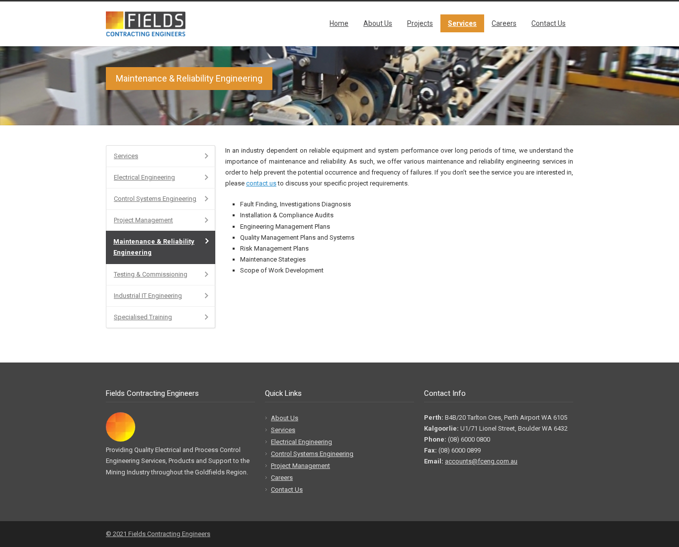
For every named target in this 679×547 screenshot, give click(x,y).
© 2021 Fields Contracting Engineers (158, 534)
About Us (377, 23)
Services (462, 23)
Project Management (143, 220)
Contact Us (548, 23)
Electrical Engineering (144, 177)
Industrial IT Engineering (148, 295)
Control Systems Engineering (155, 198)
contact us (261, 183)
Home (339, 23)
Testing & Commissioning (150, 274)
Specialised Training (143, 317)
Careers (504, 23)
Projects (420, 23)
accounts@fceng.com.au (481, 461)
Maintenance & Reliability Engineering (153, 247)
